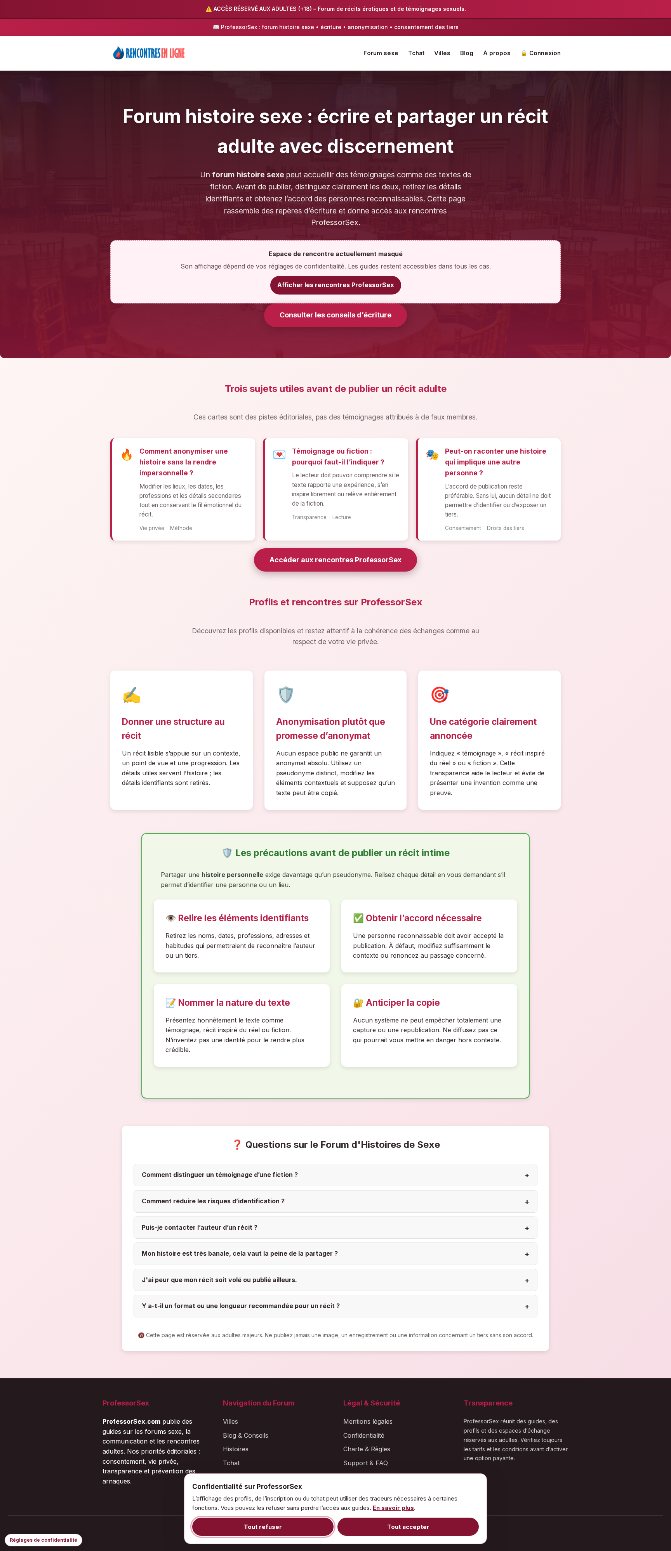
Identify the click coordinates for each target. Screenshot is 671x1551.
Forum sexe (380, 53)
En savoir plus (393, 1507)
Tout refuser (263, 1526)
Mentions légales (368, 1421)
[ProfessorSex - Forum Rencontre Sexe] (149, 53)
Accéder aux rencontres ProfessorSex (335, 560)
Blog (466, 53)
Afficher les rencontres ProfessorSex (335, 285)
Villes (442, 53)
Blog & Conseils (245, 1435)
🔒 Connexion (540, 53)
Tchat (416, 53)
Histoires (236, 1449)
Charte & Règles (366, 1449)
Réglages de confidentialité (43, 1540)
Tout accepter (408, 1526)
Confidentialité (363, 1435)
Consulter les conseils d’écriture (335, 315)
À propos (497, 53)
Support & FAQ (365, 1463)
